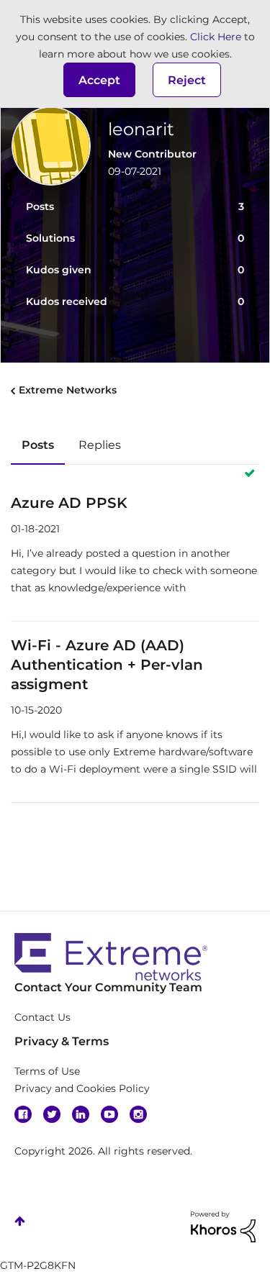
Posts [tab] (38, 445)
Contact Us (42, 1017)
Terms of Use (47, 1071)
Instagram (138, 1114)
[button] (99, 80)
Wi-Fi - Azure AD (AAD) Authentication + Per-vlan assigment (107, 665)
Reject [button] (187, 80)
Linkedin (80, 1114)
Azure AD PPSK (69, 502)
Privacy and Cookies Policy (82, 1088)
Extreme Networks (68, 389)
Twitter (51, 1114)
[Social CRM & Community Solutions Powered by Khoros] (223, 1225)
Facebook (23, 1114)
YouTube (109, 1114)
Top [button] (20, 1221)
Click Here (215, 36)
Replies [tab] (99, 445)
